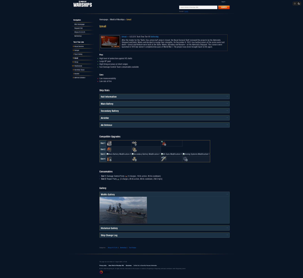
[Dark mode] (299, 3)
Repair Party (112, 179)
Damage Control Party (115, 176)
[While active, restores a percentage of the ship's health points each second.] (118, 179)
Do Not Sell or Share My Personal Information (145, 265)
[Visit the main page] (81, 7)
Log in (223, 1)
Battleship (154, 37)
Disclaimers (129, 265)
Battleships (123, 247)
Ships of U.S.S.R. (113, 247)
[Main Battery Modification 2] (119, 154)
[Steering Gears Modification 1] (163, 159)
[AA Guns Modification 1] (171, 154)
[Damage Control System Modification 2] (109, 159)
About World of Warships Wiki (116, 265)
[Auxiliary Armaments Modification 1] (134, 143)
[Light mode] (295, 3)
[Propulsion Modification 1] (134, 159)
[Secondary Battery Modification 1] (146, 154)
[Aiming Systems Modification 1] (196, 154)
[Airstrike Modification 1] (185, 159)
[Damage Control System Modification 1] (109, 150)
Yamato (186, 11)
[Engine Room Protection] (134, 150)
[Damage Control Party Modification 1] (163, 143)
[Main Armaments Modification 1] (109, 143)
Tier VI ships (132, 247)
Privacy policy (103, 265)
